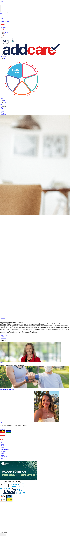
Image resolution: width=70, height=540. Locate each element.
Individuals (2, 453)
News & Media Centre (4, 456)
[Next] (3, 534)
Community (2, 336)
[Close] (5, 535)
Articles (2, 337)
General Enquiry (3, 113)
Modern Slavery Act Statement (5, 449)
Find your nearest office (2, 429)
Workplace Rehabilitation (4, 335)
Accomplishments (3, 338)
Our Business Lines (3, 28)
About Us (2, 444)
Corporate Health (3, 318)
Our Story (2, 445)
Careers (5, 114)
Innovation (2, 2)
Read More (1, 362)
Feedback (2, 114)
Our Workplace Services (4, 56)
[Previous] (1, 534)
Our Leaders (2, 446)
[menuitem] (35, 26)
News (2, 1)
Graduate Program (3, 459)
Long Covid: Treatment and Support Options (7, 389)
